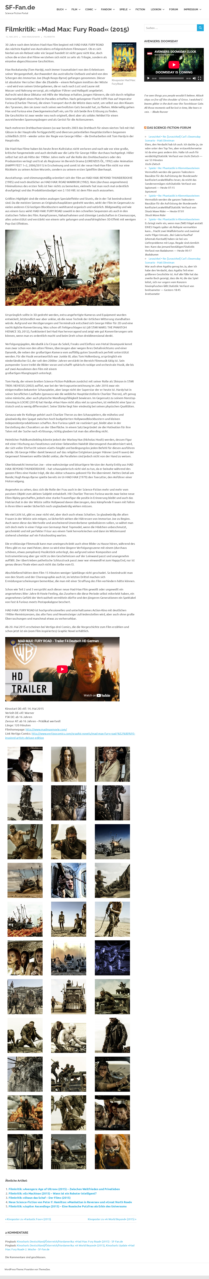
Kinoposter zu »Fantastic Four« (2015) (29, 1219)
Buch (60, 9)
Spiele (124, 9)
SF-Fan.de (20, 7)
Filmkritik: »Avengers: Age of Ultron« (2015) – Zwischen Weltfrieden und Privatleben (64, 1189)
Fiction (140, 9)
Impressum (191, 9)
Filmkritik (49, 36)
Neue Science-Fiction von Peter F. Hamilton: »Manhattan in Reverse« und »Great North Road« (70, 1202)
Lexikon (156, 9)
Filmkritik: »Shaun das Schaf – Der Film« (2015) (40, 1197)
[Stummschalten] (194, 78)
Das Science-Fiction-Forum (169, 127)
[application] (174, 64)
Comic (89, 9)
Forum (173, 9)
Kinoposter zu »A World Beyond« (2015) (111, 1219)
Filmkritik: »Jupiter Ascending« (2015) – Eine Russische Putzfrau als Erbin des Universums (68, 1206)
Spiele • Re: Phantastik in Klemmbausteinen (174, 168)
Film (74, 9)
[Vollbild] (199, 78)
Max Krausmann (31, 36)
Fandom (106, 9)
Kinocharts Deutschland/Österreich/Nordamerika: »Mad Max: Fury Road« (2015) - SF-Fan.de (70, 1241)
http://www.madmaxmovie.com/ (46, 729)
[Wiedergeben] (148, 78)
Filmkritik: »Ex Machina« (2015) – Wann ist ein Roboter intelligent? (52, 1193)
